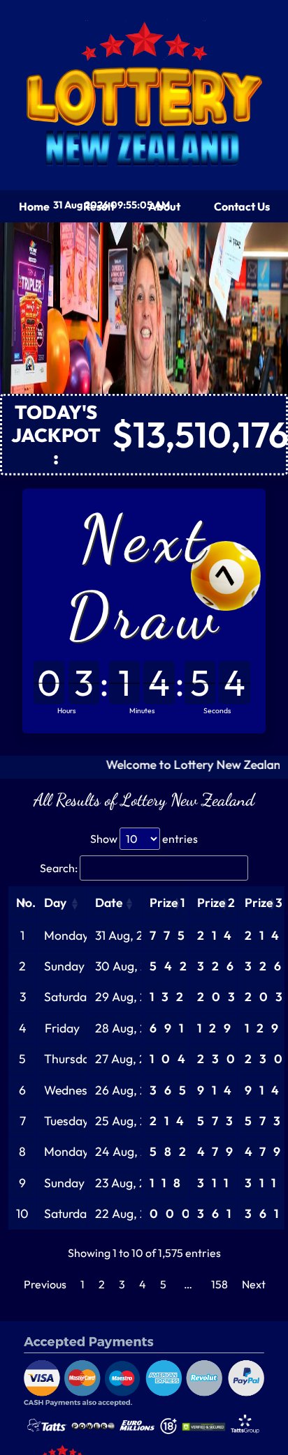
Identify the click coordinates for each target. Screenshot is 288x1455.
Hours (66, 710)
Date (109, 902)
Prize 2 (216, 902)
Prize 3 (263, 902)
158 (219, 1284)
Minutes (141, 710)
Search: (59, 868)
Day (55, 902)
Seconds (217, 710)
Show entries (144, 839)
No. (26, 902)
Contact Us (242, 206)
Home (34, 206)
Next (254, 1284)
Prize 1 (167, 902)
